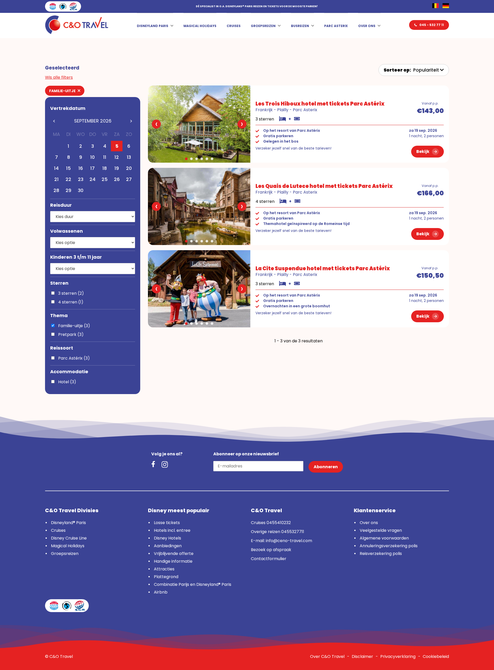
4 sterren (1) (70, 302)
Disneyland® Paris (68, 523)
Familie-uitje (62, 90)
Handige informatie (173, 561)
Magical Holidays (199, 26)
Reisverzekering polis (381, 553)
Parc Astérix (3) (73, 358)
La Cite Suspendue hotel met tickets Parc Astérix (322, 268)
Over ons (366, 26)
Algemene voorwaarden (384, 538)
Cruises (234, 26)
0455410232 (279, 523)
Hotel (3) (66, 382)
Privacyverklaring (398, 656)
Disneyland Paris (152, 26)
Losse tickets (167, 523)
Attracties (164, 569)
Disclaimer (362, 656)
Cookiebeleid (436, 656)
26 (117, 179)
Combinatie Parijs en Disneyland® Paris (192, 584)
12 (116, 157)
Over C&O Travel (327, 656)
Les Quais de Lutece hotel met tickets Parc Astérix (324, 186)
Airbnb (160, 592)
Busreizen (300, 26)
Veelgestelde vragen (381, 530)
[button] (186, 159)
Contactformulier (268, 559)
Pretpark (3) (70, 334)
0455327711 (292, 532)
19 (116, 168)
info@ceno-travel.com (289, 541)
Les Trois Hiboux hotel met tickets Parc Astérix (319, 103)
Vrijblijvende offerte (173, 553)
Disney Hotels (167, 538)
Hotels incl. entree (172, 530)
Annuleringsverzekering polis (389, 546)
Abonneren (326, 467)
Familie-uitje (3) (73, 326)
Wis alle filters (59, 77)
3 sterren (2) (70, 293)
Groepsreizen (263, 26)
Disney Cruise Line (69, 538)
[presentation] (156, 124)
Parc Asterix (336, 26)
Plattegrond (166, 577)
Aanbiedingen (168, 546)
